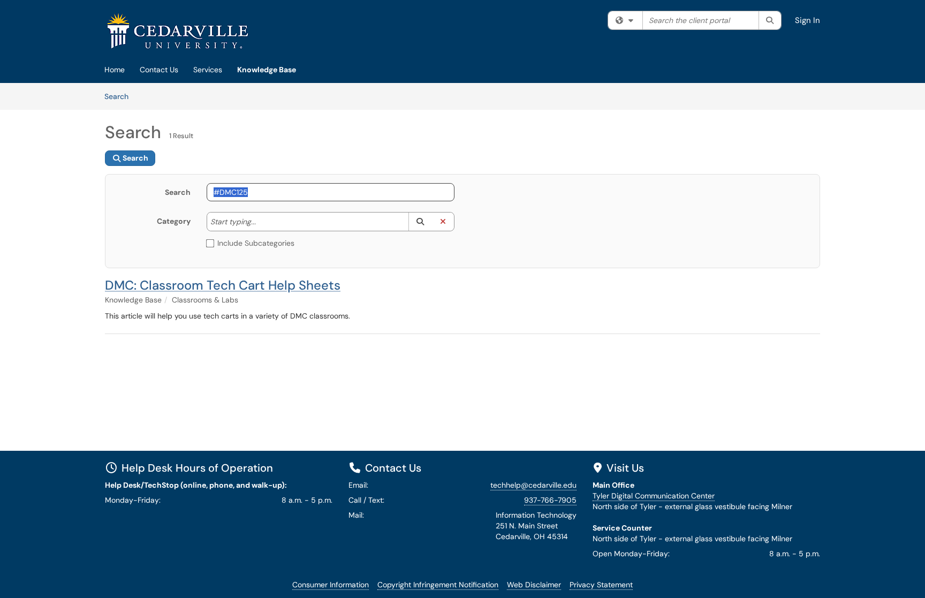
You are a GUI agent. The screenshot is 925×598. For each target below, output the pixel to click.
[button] (419, 222)
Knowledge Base (266, 69)
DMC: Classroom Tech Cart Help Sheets (222, 285)
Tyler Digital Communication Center (654, 496)
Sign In (807, 20)
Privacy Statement (601, 584)
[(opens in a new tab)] (178, 31)
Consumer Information (330, 584)
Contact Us (159, 69)
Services (207, 69)
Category (174, 221)
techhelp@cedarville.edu (533, 485)
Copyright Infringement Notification (437, 584)
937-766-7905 (550, 500)
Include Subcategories (255, 243)
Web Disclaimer (534, 584)
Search (120, 96)
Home (114, 69)
